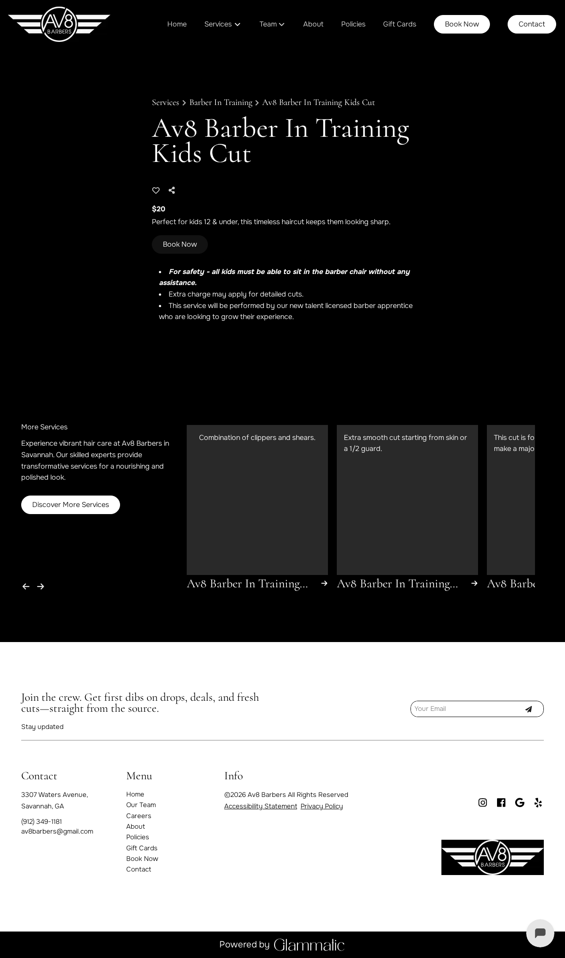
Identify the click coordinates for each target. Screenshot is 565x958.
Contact (532, 24)
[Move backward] (27, 584)
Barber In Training (220, 102)
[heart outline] (156, 190)
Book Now (462, 24)
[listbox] (272, 24)
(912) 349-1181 (41, 821)
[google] (519, 803)
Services (165, 102)
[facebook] (501, 803)
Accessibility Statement (260, 806)
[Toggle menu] (238, 24)
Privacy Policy (322, 806)
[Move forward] (42, 584)
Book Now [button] (180, 244)
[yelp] (538, 803)
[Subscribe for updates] (528, 708)
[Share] (174, 190)
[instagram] (482, 803)
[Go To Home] (59, 24)
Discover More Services (70, 504)
